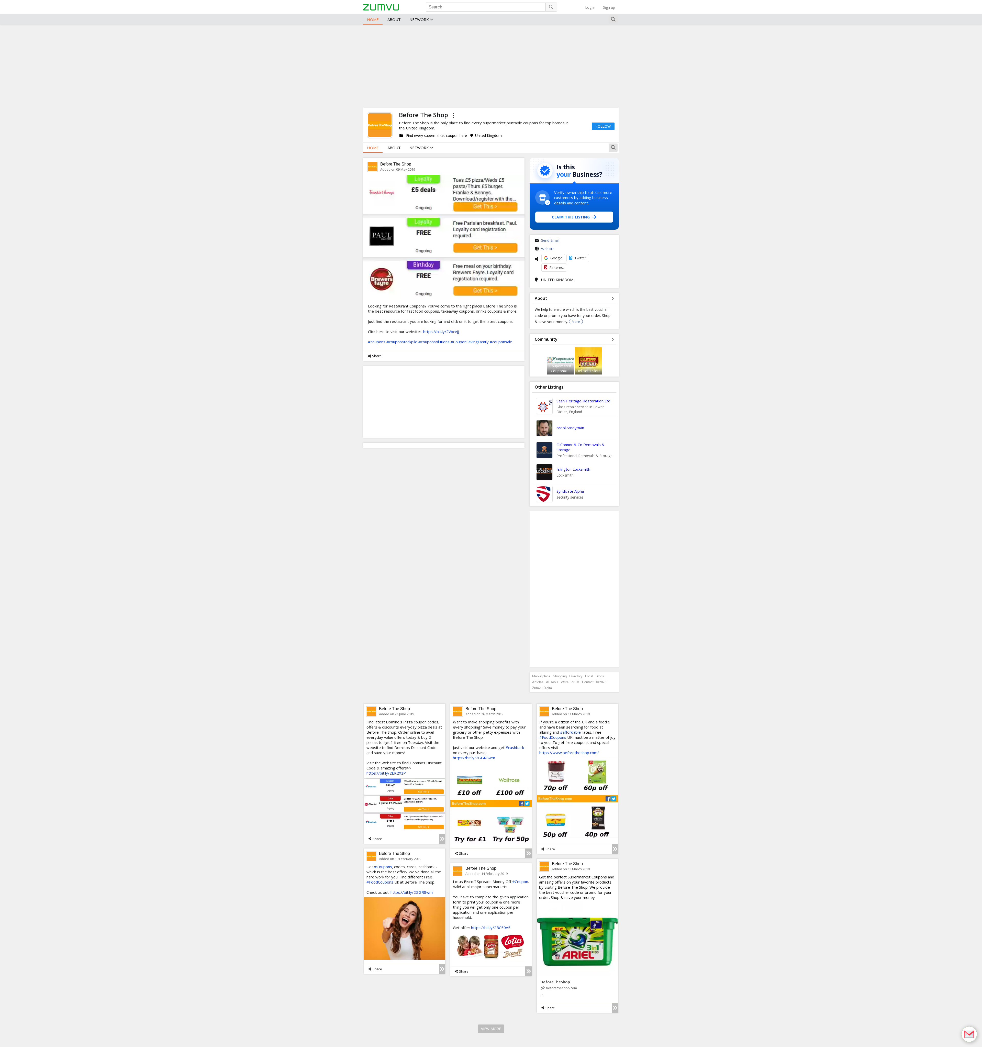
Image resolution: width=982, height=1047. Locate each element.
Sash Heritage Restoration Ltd (583, 400)
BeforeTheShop (555, 981)
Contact (588, 682)
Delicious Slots (588, 370)
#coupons (376, 341)
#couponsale (501, 341)
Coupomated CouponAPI (560, 368)
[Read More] (442, 839)
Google (556, 258)
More (576, 321)
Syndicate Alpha (570, 491)
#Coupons (383, 866)
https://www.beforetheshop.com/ (569, 752)
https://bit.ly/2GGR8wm (474, 757)
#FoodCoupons (552, 737)
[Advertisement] (491, 65)
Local (589, 676)
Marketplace (541, 676)
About (394, 19)
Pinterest (556, 267)
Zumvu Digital (542, 688)
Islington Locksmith (573, 469)
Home (373, 19)
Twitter (580, 258)
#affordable (570, 732)
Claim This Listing (571, 217)
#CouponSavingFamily (470, 341)
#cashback (515, 747)
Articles (537, 682)
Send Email (550, 240)
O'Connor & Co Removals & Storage (580, 447)
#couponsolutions (434, 341)
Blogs (600, 676)
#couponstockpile (401, 341)
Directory (576, 676)
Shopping (560, 676)
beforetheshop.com (561, 988)
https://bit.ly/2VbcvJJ (441, 331)
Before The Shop (395, 164)
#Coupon (520, 881)
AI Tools (552, 682)
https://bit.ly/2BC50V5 (490, 927)
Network (419, 19)
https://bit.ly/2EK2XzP (386, 773)
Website (547, 248)
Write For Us (570, 682)
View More (491, 1028)
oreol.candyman (570, 427)
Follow (603, 126)
